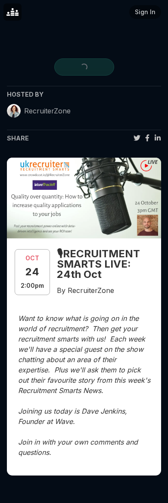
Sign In (145, 11)
